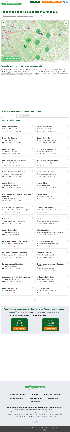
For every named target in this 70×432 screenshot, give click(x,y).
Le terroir (24, 116)
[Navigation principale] (67, 5)
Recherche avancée (13, 58)
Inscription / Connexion (52, 394)
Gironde (31, 16)
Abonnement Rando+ (17, 398)
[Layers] (66, 23)
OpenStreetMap (59, 61)
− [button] (3, 25)
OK (45, 430)
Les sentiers (9, 116)
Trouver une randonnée (18, 394)
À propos (35, 1)
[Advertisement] (35, 90)
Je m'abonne (19, 328)
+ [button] (3, 22)
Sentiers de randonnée (9, 16)
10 (38, 31)
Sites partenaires (54, 398)
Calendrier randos (36, 398)
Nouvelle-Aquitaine (22, 16)
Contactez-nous (35, 402)
